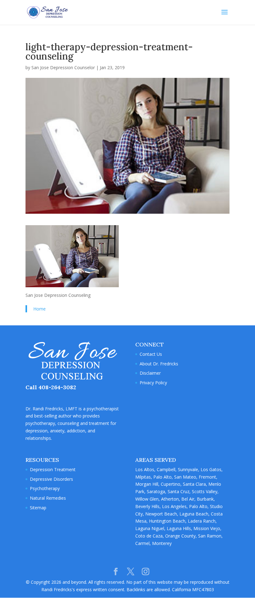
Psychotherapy (45, 488)
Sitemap (38, 508)
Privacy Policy (153, 383)
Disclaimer (150, 373)
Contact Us (151, 354)
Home (39, 309)
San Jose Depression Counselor (63, 67)
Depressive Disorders (51, 479)
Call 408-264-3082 (51, 387)
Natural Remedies (48, 498)
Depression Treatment (53, 469)
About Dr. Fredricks (159, 364)
